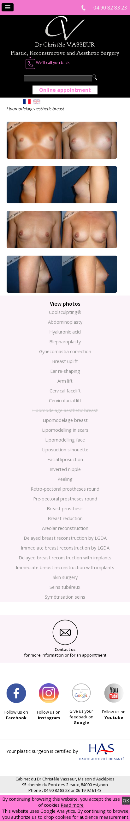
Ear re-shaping (65, 371)
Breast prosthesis (65, 509)
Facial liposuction (65, 459)
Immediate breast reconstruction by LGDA (65, 548)
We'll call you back (52, 62)
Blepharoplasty (65, 342)
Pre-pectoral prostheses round (65, 499)
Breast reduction (65, 518)
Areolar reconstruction (65, 528)
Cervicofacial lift (65, 401)
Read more (72, 805)
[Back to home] (65, 39)
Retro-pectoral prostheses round (65, 489)
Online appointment (65, 89)
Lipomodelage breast (65, 420)
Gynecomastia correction (65, 351)
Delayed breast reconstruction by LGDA (65, 538)
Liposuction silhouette (65, 450)
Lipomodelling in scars (65, 430)
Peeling (65, 479)
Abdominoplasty (65, 322)
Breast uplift (65, 361)
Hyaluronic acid (65, 332)
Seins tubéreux (65, 587)
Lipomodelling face (65, 440)
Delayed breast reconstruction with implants (65, 558)
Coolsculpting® (65, 312)
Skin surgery (65, 577)
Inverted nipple (65, 469)
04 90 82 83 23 (110, 7)
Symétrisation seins (65, 597)
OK (126, 801)
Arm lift (65, 381)
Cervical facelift (65, 391)
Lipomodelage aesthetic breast (65, 410)
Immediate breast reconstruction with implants (65, 567)
